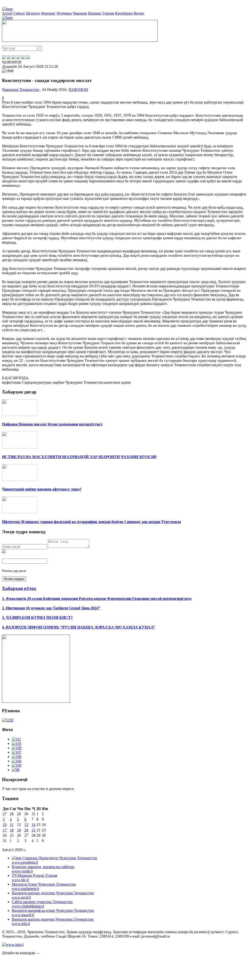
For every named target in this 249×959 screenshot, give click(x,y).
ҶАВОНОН (78, 90)
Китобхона (124, 13)
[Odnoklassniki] (18, 58)
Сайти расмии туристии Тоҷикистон (42, 904)
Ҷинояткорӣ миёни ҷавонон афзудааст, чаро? (41, 489)
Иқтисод (33, 13)
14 (34, 825)
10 (5, 825)
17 (5, 830)
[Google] (28, 58)
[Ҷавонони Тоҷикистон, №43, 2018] (8, 720)
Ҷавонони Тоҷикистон (20, 90)
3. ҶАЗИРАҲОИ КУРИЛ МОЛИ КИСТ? (37, 617)
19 (19, 830)
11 (11, 825)
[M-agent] (23, 58)
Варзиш (94, 13)
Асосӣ (7, 13)
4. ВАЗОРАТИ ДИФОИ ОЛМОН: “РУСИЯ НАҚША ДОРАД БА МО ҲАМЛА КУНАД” (78, 627)
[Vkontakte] (14, 58)
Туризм (108, 13)
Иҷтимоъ (64, 13)
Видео (139, 13)
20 (26, 830)
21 (34, 830)
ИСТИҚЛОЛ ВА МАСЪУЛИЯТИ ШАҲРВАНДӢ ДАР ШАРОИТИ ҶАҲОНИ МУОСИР (79, 457)
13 (26, 825)
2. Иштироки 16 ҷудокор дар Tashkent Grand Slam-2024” (51, 608)
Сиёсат (19, 13)
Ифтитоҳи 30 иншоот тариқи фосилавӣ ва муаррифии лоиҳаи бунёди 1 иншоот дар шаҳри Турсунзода (91, 522)
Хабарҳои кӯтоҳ (19, 588)
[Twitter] (9, 58)
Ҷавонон (80, 13)
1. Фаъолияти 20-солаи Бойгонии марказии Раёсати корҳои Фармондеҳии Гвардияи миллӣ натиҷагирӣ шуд (96, 598)
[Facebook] (4, 58)
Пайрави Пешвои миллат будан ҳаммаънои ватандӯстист (52, 424)
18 (12, 830)
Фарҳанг (48, 13)
